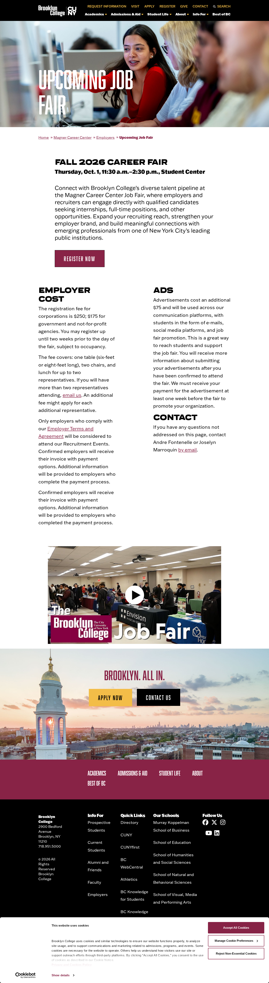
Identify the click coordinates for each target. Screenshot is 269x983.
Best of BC (221, 14)
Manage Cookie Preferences (234, 940)
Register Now (79, 258)
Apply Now (110, 697)
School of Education (172, 842)
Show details (61, 975)
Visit (135, 6)
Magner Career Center (73, 137)
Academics (94, 14)
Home (43, 137)
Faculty (94, 882)
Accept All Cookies (236, 927)
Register (167, 6)
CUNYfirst (130, 847)
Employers (105, 137)
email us (72, 395)
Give (184, 6)
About (180, 14)
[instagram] (223, 822)
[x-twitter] (214, 822)
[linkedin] (217, 833)
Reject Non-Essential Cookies (236, 953)
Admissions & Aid (125, 14)
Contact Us (158, 697)
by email (187, 449)
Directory (129, 822)
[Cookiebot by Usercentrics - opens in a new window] (25, 975)
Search (224, 6)
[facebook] (205, 822)
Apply (149, 6)
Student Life (158, 14)
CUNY (126, 834)
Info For (199, 14)
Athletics (129, 879)
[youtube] (208, 833)
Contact (200, 6)
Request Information (106, 6)
